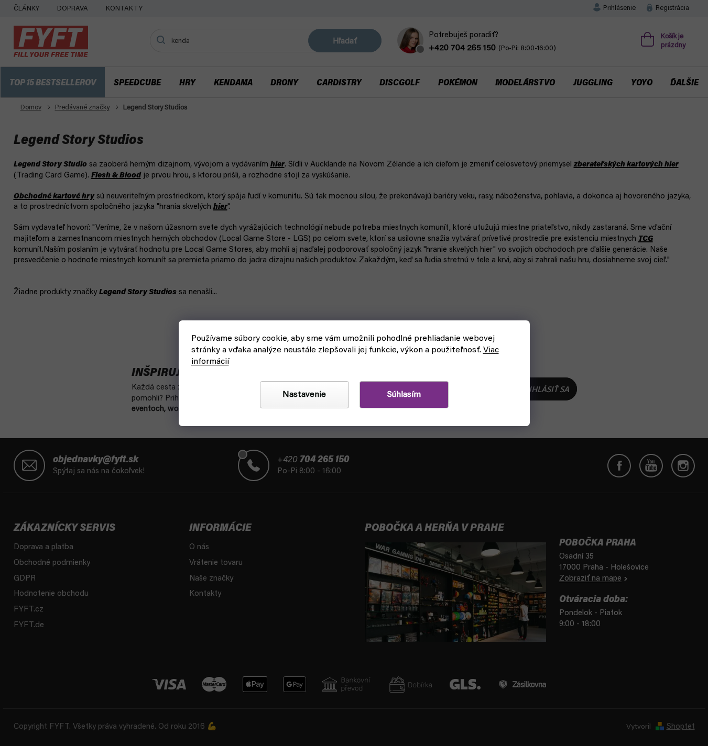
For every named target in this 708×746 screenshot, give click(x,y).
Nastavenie (304, 395)
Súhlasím (404, 395)
